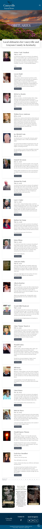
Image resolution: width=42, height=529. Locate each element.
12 (34, 479)
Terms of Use (21, 527)
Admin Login (26, 527)
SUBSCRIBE (8, 502)
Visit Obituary (18, 68)
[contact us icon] (36, 521)
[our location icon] (32, 521)
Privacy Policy (15, 527)
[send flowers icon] (29, 521)
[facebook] (21, 520)
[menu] (39, 5)
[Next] (39, 479)
